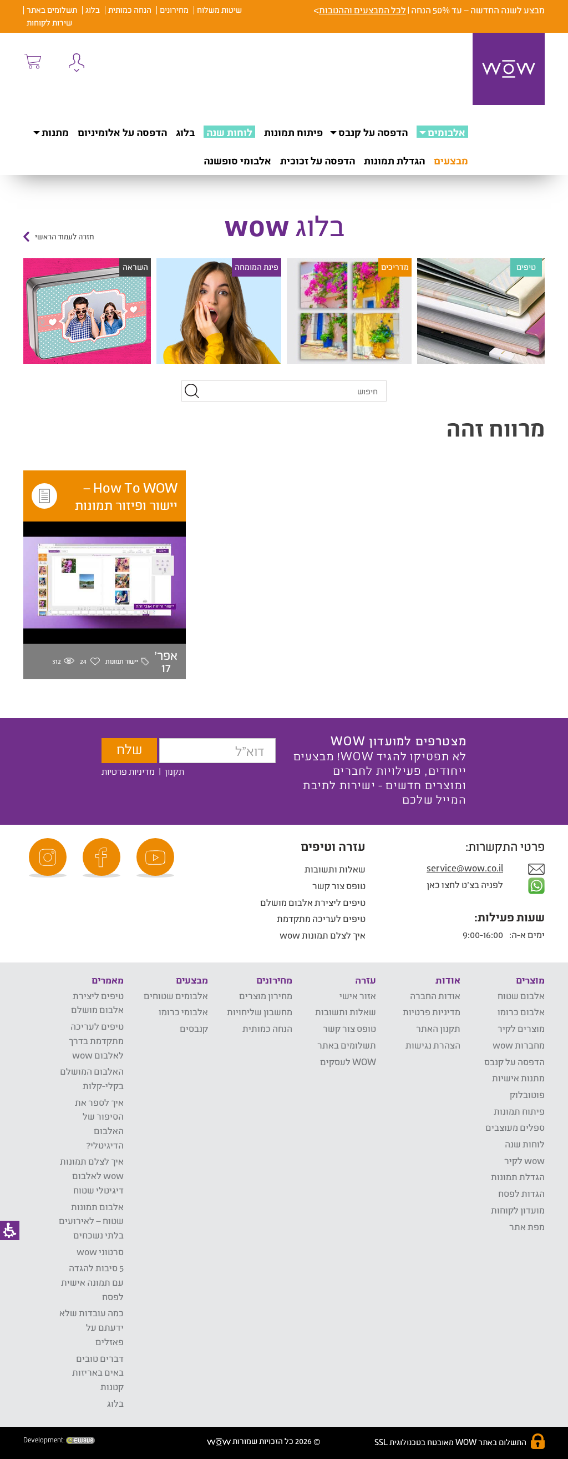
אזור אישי (357, 995)
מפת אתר (527, 1226)
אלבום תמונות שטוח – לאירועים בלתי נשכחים (91, 1221)
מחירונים (174, 9)
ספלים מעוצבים (515, 1127)
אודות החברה (435, 995)
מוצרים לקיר (521, 1028)
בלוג (92, 9)
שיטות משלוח (219, 9)
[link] (157, 858)
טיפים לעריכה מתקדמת (321, 918)
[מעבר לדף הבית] (509, 69)
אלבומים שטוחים (176, 995)
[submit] (191, 391)
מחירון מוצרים (265, 995)
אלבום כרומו (521, 1011)
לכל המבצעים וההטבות (362, 10)
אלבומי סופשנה (237, 160)
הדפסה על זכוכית (317, 160)
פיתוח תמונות (293, 132)
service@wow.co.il (465, 868)
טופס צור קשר (339, 885)
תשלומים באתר (52, 9)
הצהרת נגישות (432, 1045)
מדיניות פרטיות (128, 771)
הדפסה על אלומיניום (122, 132)
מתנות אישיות (518, 1078)
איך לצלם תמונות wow (323, 935)
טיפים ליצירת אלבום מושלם (313, 902)
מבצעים (451, 160)
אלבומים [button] (446, 132)
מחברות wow (519, 1045)
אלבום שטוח (521, 995)
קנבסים (194, 1028)
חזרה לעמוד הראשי (64, 237)
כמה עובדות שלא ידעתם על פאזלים (91, 1327)
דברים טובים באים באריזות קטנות (98, 1372)
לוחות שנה (229, 132)
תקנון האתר (438, 1028)
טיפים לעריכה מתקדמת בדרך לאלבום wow (96, 1040)
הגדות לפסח (521, 1193)
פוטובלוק (527, 1094)
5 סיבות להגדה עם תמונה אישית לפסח (92, 1282)
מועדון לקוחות (518, 1210)
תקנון (174, 771)
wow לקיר (524, 1160)
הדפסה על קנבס (373, 132)
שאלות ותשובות (335, 869)
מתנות (55, 132)
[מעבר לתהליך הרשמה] (32, 61)
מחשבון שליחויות (259, 1011)
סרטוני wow (100, 1251)
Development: (44, 1440)
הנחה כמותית (129, 9)
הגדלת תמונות (394, 160)
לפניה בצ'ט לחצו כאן (466, 884)
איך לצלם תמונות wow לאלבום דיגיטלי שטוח (92, 1175)
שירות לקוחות (49, 22)
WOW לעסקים (348, 1061)
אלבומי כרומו (183, 1011)
